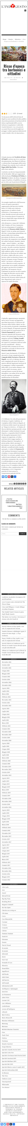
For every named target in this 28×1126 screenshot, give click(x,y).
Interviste (5, 992)
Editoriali (5, 954)
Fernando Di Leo (7, 963)
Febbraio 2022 (6, 697)
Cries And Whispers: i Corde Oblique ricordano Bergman (13, 608)
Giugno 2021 (6, 714)
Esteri (4, 957)
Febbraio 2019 (6, 793)
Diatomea (5, 939)
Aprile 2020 (5, 755)
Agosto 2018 (5, 810)
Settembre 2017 (6, 842)
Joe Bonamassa (6, 995)
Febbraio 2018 (6, 828)
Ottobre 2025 (6, 665)
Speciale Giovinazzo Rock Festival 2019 (14, 1056)
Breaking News (6, 902)
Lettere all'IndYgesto (8, 1009)
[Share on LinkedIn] (25, 484)
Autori (4, 893)
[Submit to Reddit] (23, 484)
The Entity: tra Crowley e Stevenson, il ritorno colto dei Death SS (13, 618)
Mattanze (5, 1027)
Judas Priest (5, 997)
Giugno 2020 (6, 749)
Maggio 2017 (6, 854)
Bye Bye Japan (6, 908)
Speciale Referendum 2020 (10, 1070)
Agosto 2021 (5, 709)
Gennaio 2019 (6, 796)
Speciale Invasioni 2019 (9, 1058)
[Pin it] (21, 484)
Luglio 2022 (5, 691)
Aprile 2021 (5, 720)
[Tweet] (17, 484)
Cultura (4, 931)
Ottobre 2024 (6, 680)
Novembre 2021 (6, 700)
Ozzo (3, 1032)
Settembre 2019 (6, 775)
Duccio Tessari (6, 945)
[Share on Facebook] (15, 484)
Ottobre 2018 (6, 804)
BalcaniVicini (6, 896)
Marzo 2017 (5, 859)
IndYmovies (5, 980)
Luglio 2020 (5, 746)
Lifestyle (4, 1012)
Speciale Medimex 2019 (9, 1061)
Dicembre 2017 (6, 833)
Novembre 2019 (6, 770)
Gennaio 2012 (6, 880)
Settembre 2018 (6, 807)
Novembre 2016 (6, 871)
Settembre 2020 (6, 740)
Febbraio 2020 (6, 761)
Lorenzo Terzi (18, 77)
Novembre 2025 (6, 662)
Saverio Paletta (6, 626)
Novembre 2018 (6, 801)
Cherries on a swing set (9, 910)
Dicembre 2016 (6, 868)
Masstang (5, 1024)
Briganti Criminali (7, 905)
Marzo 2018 (5, 825)
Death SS (4, 937)
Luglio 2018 (5, 813)
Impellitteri (5, 971)
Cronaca (4, 925)
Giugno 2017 (6, 851)
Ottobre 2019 (6, 772)
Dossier (10, 39)
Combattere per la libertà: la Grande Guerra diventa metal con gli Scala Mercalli (14, 645)
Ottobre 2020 (6, 738)
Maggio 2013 (6, 877)
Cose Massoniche (7, 919)
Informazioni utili (7, 986)
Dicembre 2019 (6, 767)
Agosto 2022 (5, 688)
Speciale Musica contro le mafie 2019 (13, 1067)
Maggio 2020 (6, 752)
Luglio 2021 (5, 711)
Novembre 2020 (6, 735)
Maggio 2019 (6, 787)
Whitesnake (5, 1085)
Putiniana (5, 1041)
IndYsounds (5, 983)
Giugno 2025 (6, 671)
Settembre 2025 (6, 668)
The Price (5, 1076)
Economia (5, 948)
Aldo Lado (5, 887)
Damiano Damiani (7, 934)
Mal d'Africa (6, 1015)
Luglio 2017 (5, 848)
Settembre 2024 (6, 682)
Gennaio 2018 (6, 830)
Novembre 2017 (6, 836)
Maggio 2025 (6, 674)
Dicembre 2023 (6, 685)
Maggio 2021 (6, 717)
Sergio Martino (6, 1047)
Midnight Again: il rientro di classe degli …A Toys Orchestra (14, 633)
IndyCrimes (5, 977)
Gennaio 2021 (6, 729)
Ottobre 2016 (6, 874)
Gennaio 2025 (6, 677)
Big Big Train (6, 899)
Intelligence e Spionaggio (10, 989)
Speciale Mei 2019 (7, 1064)
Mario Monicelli (7, 1018)
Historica (18, 39)
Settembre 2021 (6, 706)
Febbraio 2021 (6, 726)
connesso (11, 527)
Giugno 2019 (6, 784)
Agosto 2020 (5, 743)
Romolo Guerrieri (7, 1044)
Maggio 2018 (6, 819)
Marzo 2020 (5, 758)
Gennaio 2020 (6, 764)
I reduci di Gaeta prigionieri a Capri (15, 507)
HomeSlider (5, 968)
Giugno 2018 (6, 816)
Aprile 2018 (5, 822)
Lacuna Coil (5, 1000)
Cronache (5, 928)
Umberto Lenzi (6, 1079)
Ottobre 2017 (6, 839)
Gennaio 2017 (6, 865)
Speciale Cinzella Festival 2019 (11, 1050)
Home (4, 39)
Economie (5, 951)
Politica (4, 1038)
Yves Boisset (5, 1087)
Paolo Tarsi (5, 1035)
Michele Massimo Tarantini (10, 1029)
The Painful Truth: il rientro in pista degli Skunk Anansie (13, 613)
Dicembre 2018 (6, 799)
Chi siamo (5, 913)
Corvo (4, 916)
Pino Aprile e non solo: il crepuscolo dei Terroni (13, 627)
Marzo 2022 (5, 694)
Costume (4, 922)
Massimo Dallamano (8, 1021)
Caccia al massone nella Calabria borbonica (12, 501)
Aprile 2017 (5, 857)
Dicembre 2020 (6, 732)
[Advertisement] (14, 23)
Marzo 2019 (5, 790)
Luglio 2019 (5, 781)
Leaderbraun (6, 1006)
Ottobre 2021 (6, 703)
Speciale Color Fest (8, 1053)
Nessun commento (13, 79)
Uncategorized (6, 1082)
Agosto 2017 (5, 845)
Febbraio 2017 (6, 862)
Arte (3, 890)
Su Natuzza (5, 1073)
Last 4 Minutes (6, 1003)
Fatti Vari (5, 960)
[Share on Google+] (19, 484)
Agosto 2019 (5, 778)
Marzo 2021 (5, 723)
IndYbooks (5, 974)
